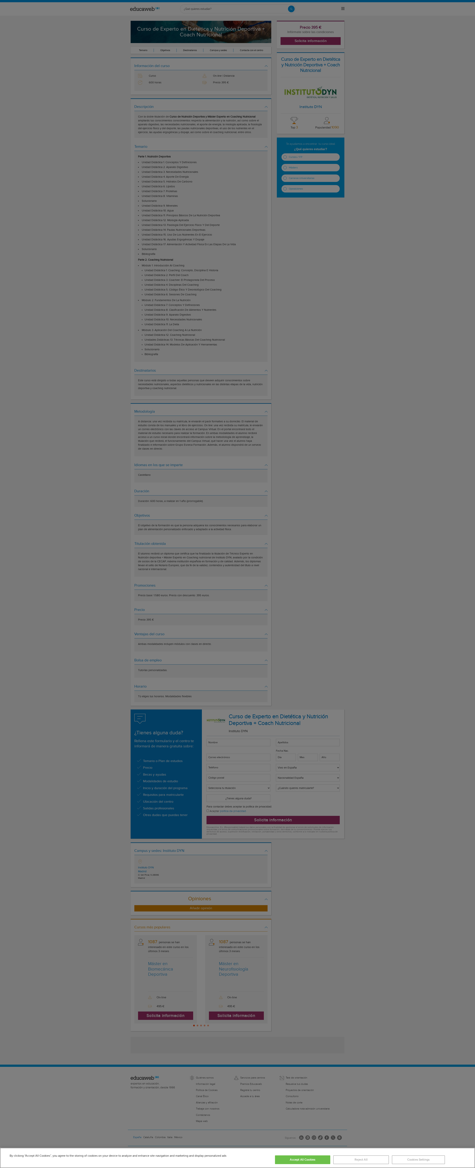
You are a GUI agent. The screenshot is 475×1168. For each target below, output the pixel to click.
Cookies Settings (418, 1160)
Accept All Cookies (302, 1160)
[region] (237, 1158)
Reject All (361, 1160)
